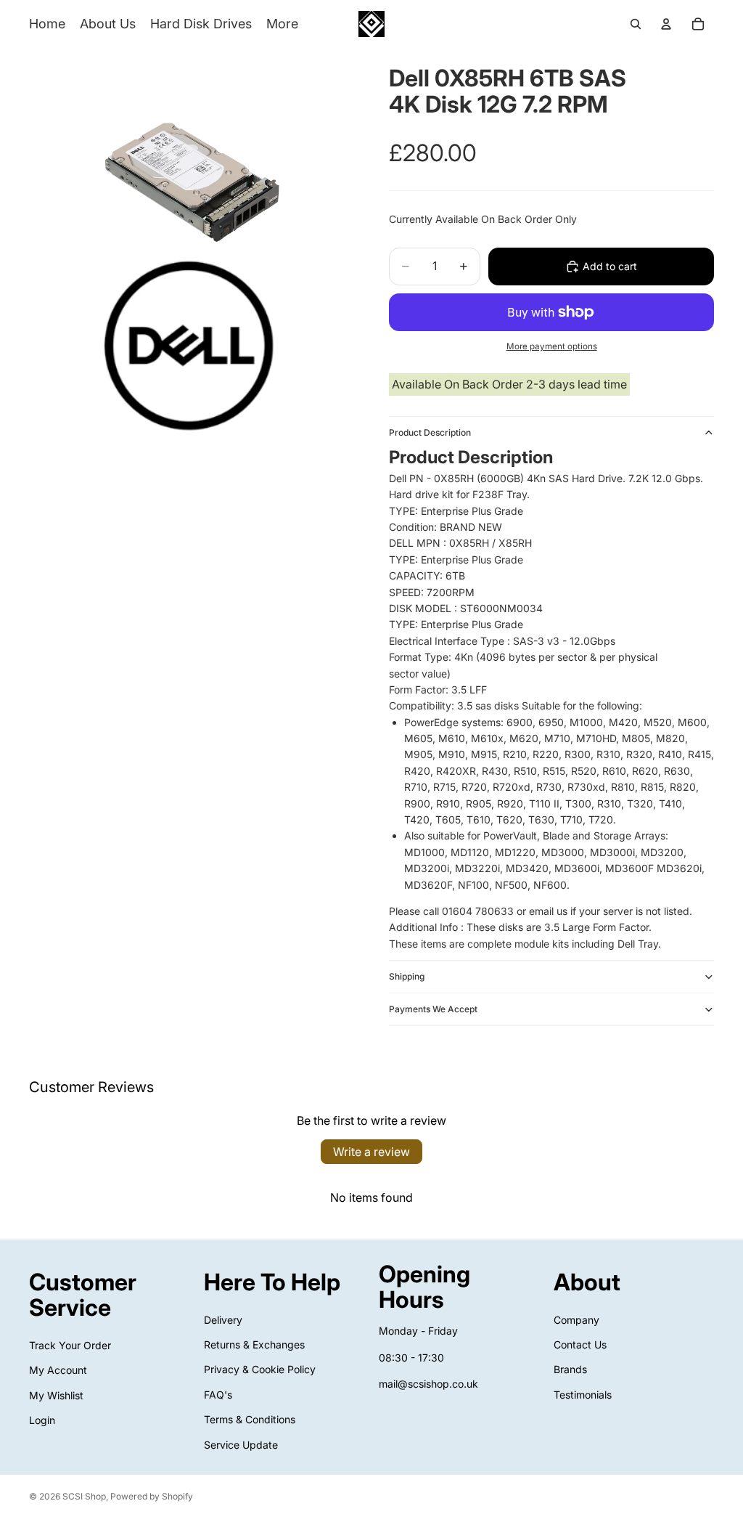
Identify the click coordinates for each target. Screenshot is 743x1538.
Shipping (406, 976)
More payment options (551, 346)
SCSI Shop (84, 1496)
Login (42, 1420)
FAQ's (218, 1394)
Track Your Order (70, 1345)
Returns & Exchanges (254, 1344)
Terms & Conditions (249, 1419)
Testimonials (583, 1394)
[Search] (636, 24)
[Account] (666, 24)
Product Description (430, 432)
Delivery (223, 1320)
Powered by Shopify (151, 1496)
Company (576, 1320)
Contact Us (580, 1344)
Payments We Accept (433, 1009)
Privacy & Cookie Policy (260, 1370)
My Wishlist (56, 1395)
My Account (58, 1370)
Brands (570, 1370)
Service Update (241, 1445)
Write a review (371, 1151)
